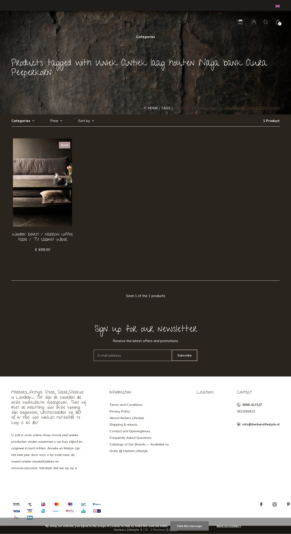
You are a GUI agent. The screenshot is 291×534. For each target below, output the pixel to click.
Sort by (84, 121)
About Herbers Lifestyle (127, 418)
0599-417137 (252, 405)
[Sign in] (254, 21)
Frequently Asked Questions (130, 438)
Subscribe (184, 355)
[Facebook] (261, 504)
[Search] (266, 21)
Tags (166, 108)
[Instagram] (275, 504)
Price (54, 121)
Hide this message (189, 526)
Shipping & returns (123, 424)
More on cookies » (229, 526)
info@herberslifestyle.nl (261, 424)
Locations (205, 392)
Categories (145, 37)
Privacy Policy (120, 411)
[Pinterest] (288, 504)
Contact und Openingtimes (130, 431)
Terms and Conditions (126, 405)
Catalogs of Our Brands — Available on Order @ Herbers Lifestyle (139, 447)
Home (153, 108)
